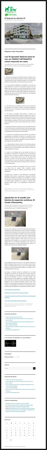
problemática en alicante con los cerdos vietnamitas (16, 292)
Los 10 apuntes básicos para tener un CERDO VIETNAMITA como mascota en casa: (20, 59)
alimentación (21, 188)
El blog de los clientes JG (15, 18)
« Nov (10, 440)
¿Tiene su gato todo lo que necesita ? (14, 317)
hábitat (17, 189)
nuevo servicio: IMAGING (11, 325)
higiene (20, 189)
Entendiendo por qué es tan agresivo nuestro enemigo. (22, 408)
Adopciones (22, 303)
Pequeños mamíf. (25, 189)
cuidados (28, 188)
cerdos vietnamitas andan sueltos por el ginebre (15, 300)
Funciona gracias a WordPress (20, 446)
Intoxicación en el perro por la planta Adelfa (19, 403)
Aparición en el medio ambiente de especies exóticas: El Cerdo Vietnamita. (20, 200)
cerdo (26, 188)
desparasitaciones (12, 189)
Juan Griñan (8, 405)
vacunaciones (31, 189)
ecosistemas (7, 306)
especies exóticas (13, 306)
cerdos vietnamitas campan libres (12, 289)
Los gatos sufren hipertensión (12, 329)
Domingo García (9, 188)
